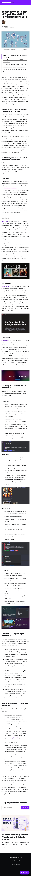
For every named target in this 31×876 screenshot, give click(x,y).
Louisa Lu (5, 26)
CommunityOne (8, 2)
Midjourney (5, 221)
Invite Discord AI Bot (16, 860)
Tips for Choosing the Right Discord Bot (14, 67)
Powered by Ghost (15, 864)
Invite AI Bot (24, 873)
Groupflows (5, 340)
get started (15, 738)
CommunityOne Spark (10, 188)
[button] (28, 2)
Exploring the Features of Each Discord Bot (15, 64)
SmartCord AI (6, 286)
